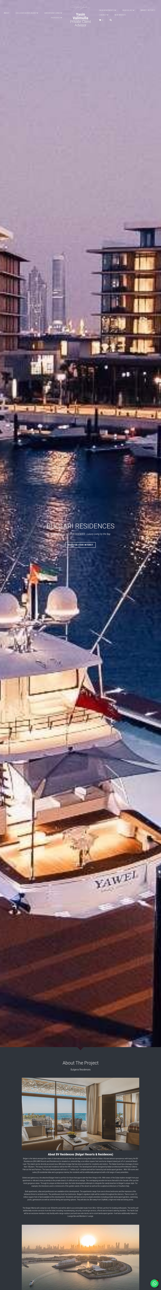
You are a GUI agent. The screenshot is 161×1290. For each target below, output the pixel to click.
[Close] (111, 624)
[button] (154, 1283)
